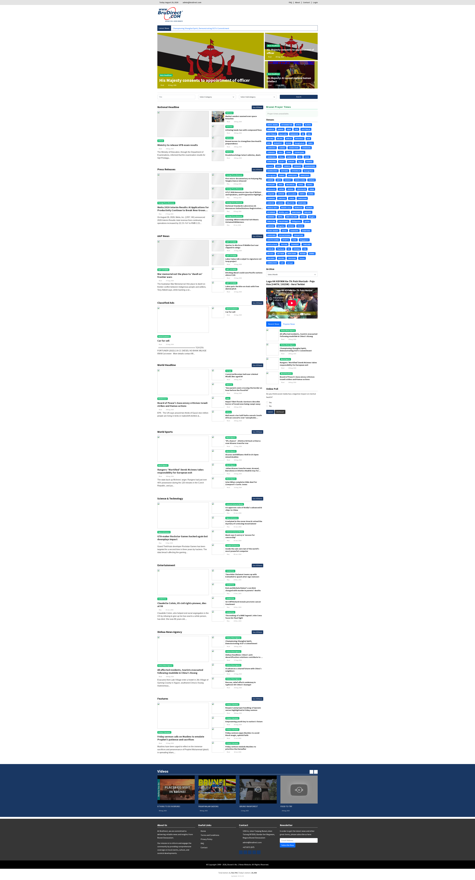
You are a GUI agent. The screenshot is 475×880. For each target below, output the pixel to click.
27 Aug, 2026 (279, 85)
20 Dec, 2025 (237, 580)
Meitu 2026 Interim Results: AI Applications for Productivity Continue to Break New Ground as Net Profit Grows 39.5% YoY (183, 210)
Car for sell (163, 340)
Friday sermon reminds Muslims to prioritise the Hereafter (240, 747)
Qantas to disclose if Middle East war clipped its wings (242, 246)
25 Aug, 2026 (237, 184)
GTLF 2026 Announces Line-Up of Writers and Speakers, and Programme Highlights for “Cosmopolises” (244, 194)
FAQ (290, 2)
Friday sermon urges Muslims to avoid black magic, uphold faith (242, 734)
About (297, 2)
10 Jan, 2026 (237, 527)
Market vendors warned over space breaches (241, 117)
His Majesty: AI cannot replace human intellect (289, 79)
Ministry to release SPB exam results (177, 145)
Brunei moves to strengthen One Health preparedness (243, 142)
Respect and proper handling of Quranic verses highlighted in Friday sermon (243, 708)
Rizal (162, 85)
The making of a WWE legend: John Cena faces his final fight (243, 616)
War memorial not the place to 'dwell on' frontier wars (179, 275)
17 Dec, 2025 (237, 593)
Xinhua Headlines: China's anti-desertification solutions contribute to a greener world (243, 657)
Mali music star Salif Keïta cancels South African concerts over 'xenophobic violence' (243, 417)
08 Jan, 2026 (237, 554)
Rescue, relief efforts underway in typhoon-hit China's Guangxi (240, 683)
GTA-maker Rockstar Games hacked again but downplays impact (182, 538)
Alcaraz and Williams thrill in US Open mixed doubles (242, 455)
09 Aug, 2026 (237, 197)
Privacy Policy (206, 839)
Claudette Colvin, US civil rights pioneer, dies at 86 (181, 605)
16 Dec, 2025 (237, 607)
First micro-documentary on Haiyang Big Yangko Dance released (243, 179)
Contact (306, 2)
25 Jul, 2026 (237, 738)
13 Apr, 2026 (169, 543)
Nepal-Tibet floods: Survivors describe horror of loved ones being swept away (242, 402)
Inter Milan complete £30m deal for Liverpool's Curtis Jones (241, 483)
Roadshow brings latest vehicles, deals (243, 155)
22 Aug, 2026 (238, 292)
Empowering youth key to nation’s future (243, 721)
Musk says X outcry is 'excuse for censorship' (240, 536)
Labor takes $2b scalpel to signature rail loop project (243, 260)
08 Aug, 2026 (238, 713)
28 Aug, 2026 (172, 85)
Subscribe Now (287, 845)
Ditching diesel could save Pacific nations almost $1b (243, 273)
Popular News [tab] (289, 324)
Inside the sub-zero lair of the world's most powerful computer (242, 549)
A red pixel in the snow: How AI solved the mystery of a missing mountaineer (243, 522)
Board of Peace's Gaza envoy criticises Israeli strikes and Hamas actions (182, 404)
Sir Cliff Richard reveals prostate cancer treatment (243, 602)
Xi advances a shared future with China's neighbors (243, 669)
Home (203, 831)
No (270, 406)
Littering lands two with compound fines (243, 130)
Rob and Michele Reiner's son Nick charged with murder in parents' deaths (243, 589)
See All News (257, 107)
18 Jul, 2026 (237, 752)
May (160, 214)
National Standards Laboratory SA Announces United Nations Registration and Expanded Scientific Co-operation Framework (243, 209)
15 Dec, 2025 (237, 621)
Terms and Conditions (210, 835)
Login (315, 2)
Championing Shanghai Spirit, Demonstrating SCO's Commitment (241, 642)
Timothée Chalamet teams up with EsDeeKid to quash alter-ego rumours (242, 575)
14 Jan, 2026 (237, 513)
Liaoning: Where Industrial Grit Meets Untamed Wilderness (242, 220)
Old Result (280, 412)
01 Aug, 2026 (238, 724)
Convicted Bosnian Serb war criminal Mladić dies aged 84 (241, 375)
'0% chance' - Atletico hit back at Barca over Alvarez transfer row (243, 442)
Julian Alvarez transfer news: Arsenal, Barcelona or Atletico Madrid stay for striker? (242, 470)
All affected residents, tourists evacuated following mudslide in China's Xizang (180, 671)
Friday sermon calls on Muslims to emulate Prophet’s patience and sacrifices (180, 738)
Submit (270, 412)
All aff (175, 28)
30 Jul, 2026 (237, 225)
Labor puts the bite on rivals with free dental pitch (242, 287)
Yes (270, 402)
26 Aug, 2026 (238, 460)
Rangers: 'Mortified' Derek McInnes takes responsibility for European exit (180, 471)
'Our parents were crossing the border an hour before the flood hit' (243, 389)
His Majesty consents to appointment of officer (204, 80)
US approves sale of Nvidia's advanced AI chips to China (243, 508)
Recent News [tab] (273, 324)
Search (298, 97)
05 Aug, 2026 (237, 211)
